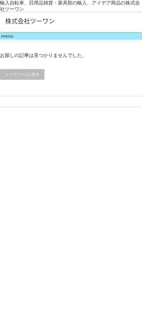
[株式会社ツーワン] (33, 21)
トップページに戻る (22, 74)
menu (7, 36)
